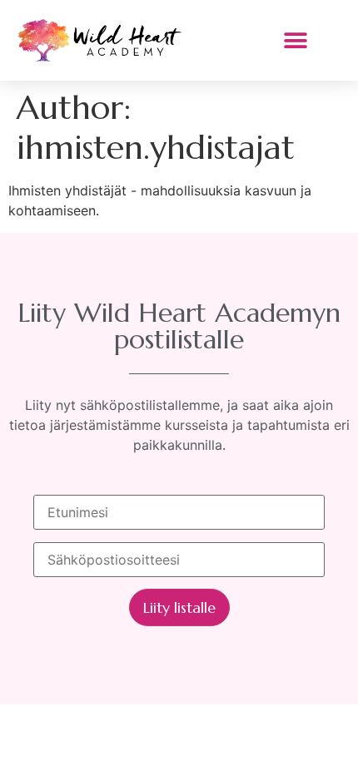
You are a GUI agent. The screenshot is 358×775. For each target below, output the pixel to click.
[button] (295, 40)
